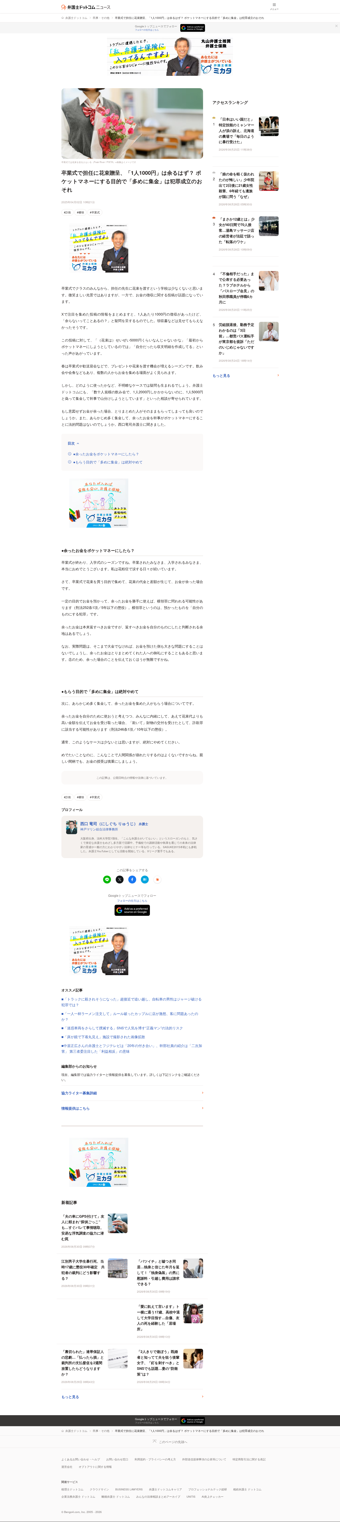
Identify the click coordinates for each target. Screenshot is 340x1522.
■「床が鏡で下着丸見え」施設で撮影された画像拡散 (103, 1036)
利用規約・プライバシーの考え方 (155, 1459)
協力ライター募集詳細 (79, 1093)
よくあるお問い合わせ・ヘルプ (80, 1459)
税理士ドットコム (72, 1489)
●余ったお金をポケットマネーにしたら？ (106, 453)
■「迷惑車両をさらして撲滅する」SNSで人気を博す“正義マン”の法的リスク (122, 1027)
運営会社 (66, 1467)
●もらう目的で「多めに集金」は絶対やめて (108, 461)
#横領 (80, 212)
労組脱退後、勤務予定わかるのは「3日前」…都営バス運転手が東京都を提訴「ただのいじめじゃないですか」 (236, 338)
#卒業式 (95, 212)
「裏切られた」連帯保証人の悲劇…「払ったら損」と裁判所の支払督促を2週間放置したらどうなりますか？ (82, 1363)
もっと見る (70, 1396)
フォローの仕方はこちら (147, 29)
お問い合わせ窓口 (117, 1459)
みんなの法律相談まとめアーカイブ (158, 1496)
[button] (157, 879)
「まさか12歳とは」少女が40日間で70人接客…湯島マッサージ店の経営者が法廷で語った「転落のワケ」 (237, 230)
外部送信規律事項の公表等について (204, 1459)
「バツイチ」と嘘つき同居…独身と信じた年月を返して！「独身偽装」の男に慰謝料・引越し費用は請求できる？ (158, 1272)
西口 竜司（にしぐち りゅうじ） (114, 823)
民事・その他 (101, 18)
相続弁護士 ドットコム (247, 1489)
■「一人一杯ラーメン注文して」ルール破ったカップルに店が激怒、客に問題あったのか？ (129, 1016)
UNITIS (191, 1496)
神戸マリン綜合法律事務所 (99, 829)
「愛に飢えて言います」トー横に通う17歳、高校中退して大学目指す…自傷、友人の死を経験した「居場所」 (158, 1318)
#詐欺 (67, 212)
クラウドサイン (99, 1489)
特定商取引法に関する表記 (249, 1459)
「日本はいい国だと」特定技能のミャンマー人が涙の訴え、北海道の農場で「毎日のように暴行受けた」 (236, 130)
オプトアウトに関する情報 (95, 1467)
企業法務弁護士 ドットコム (78, 1496)
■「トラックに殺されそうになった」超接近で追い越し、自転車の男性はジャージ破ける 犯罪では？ (132, 1001)
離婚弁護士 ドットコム (116, 1496)
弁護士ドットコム (76, 18)
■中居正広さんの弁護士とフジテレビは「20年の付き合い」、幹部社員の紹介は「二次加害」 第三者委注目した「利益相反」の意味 (131, 1048)
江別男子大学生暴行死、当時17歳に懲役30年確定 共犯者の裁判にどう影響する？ (83, 1270)
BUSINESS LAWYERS (129, 1489)
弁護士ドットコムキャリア (165, 1489)
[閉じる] (336, 26)
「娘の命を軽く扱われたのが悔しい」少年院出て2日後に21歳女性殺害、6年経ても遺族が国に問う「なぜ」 (236, 185)
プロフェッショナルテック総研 (207, 1489)
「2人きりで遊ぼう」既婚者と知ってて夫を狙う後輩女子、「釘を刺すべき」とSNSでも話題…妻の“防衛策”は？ (158, 1363)
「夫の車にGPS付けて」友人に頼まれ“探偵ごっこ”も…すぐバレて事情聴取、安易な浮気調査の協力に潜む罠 (82, 1227)
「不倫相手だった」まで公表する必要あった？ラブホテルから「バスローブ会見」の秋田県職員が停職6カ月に (236, 288)
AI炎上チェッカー (213, 1496)
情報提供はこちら (75, 1108)
